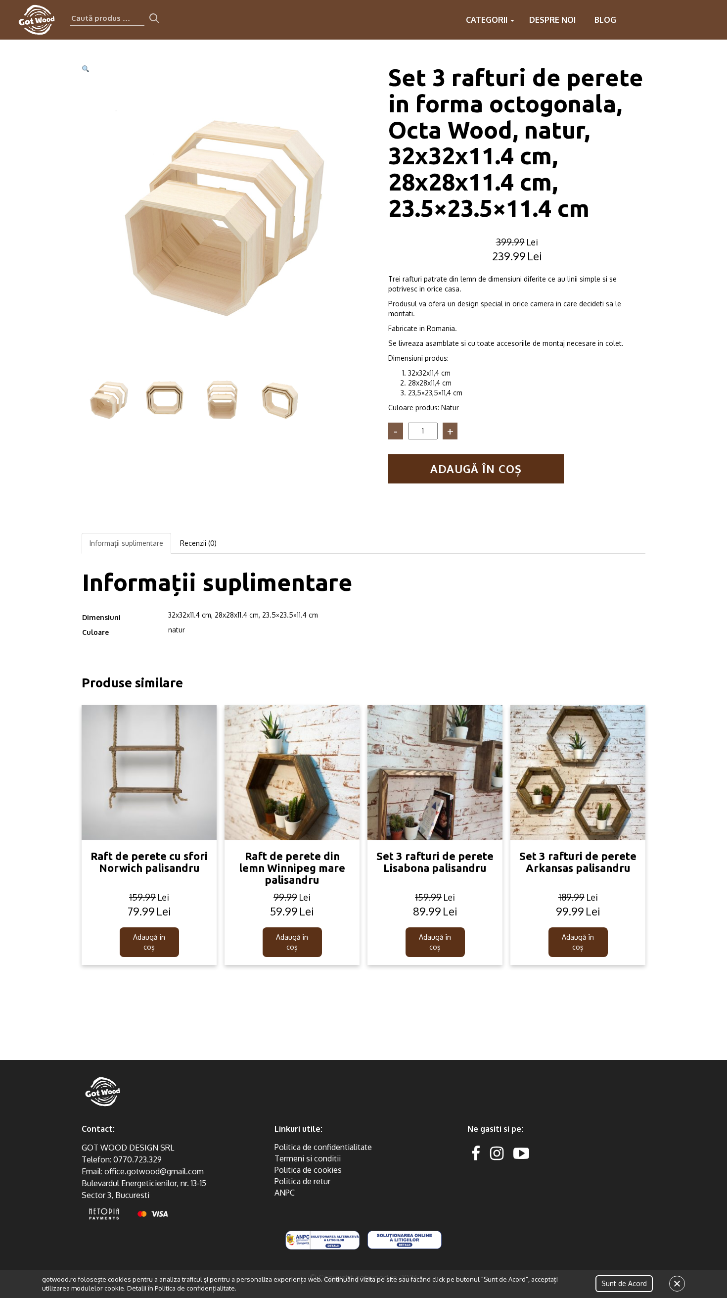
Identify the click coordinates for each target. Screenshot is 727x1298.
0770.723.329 (137, 1159)
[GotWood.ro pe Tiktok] (537, 1153)
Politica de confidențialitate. (195, 1288)
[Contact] (651, 20)
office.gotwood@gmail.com (154, 1171)
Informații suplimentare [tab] (126, 543)
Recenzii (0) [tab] (198, 543)
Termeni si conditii (307, 1158)
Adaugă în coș (476, 469)
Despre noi (552, 20)
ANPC (284, 1193)
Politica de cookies (308, 1170)
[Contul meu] (691, 20)
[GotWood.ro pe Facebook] (475, 1153)
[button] (86, 69)
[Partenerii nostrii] (671, 20)
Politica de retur (302, 1181)
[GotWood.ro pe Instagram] (496, 1153)
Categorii (487, 20)
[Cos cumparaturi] (711, 20)
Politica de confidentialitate (323, 1147)
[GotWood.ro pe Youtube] (521, 1153)
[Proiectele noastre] (632, 20)
